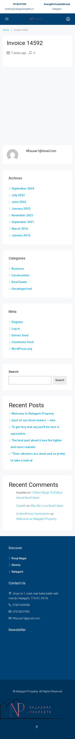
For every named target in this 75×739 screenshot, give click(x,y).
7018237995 (19, 4)
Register (17, 322)
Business (18, 268)
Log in (16, 328)
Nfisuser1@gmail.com (26, 618)
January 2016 (21, 235)
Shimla (16, 565)
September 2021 (23, 222)
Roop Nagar (19, 558)
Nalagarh (17, 571)
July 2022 (18, 195)
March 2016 (20, 228)
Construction (20, 275)
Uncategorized (22, 288)
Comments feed (22, 342)
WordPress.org (22, 348)
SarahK (21, 505)
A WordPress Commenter (33, 513)
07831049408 (21, 604)
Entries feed (20, 335)
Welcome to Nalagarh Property (33, 413)
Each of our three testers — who (33, 420)
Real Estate (19, 282)
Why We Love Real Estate (46, 505)
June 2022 (19, 202)
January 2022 (21, 208)
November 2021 (22, 215)
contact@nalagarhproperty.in (19, 9)
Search (13, 371)
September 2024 (23, 188)
